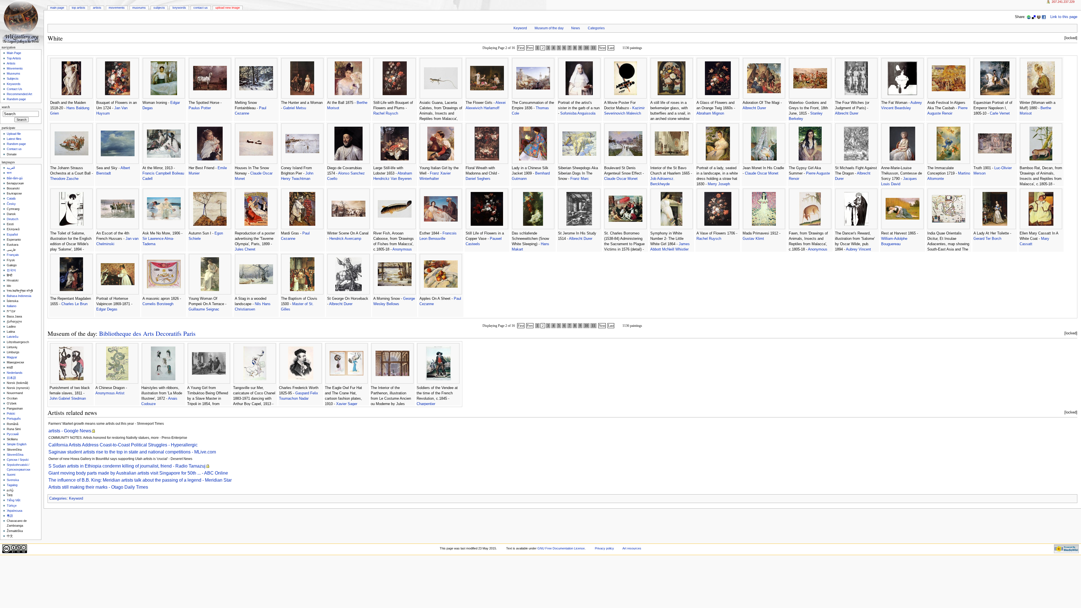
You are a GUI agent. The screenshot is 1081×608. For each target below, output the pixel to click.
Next (602, 48)
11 (593, 48)
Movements (117, 7)
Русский (13, 434)
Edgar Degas (106, 309)
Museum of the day (549, 28)
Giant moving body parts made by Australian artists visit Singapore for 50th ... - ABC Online (138, 473)
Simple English (16, 444)
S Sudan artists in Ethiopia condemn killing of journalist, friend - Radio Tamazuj (127, 466)
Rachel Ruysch (385, 113)
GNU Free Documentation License (561, 548)
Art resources (631, 548)
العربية (11, 167)
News (575, 28)
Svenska (13, 480)
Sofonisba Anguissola (577, 113)
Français (13, 254)
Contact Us (200, 7)
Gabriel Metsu (294, 108)
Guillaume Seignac (204, 309)
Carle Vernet (1000, 113)
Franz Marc (579, 179)
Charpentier (426, 404)
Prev (530, 48)
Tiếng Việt (13, 500)
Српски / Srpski (17, 459)
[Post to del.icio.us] (1034, 17)
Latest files (14, 138)
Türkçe (12, 505)
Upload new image (227, 7)
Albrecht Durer (754, 108)
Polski (11, 413)
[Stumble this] (1029, 17)
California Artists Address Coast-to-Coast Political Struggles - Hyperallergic (123, 444)
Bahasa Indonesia (19, 296)
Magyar (12, 357)
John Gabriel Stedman (68, 399)
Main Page (57, 7)
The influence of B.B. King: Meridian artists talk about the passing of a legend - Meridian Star (140, 480)
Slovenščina (15, 454)
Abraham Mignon (710, 113)
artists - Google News (69, 430)
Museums (139, 7)
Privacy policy (604, 548)
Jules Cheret (245, 249)
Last (611, 48)
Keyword (520, 28)
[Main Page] (22, 22)
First (521, 48)
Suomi (11, 474)
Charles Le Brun (74, 304)
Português (14, 418)
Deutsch (12, 219)
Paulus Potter (200, 108)
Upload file (14, 133)
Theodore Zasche (64, 179)
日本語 (11, 377)
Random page (16, 99)
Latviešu (12, 336)
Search (6, 107)
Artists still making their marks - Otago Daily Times (98, 487)
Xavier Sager (346, 404)
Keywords (179, 7)
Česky (11, 203)
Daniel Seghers (478, 179)
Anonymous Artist (109, 393)
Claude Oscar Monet (621, 179)
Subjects (159, 7)
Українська (14, 510)
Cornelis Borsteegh (157, 304)
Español (12, 234)
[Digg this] (1039, 17)
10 (586, 48)
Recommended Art (19, 94)
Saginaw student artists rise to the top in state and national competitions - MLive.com (132, 452)
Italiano (11, 306)
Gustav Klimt (753, 239)
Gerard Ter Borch (987, 239)
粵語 (10, 515)
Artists (97, 7)
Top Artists (78, 7)
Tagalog (12, 485)
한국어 (11, 270)
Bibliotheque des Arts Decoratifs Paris (147, 333)
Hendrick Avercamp (345, 239)
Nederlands (15, 372)
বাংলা (9, 173)
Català (11, 198)
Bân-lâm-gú (15, 178)
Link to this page (1063, 17)
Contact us (14, 149)
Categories (596, 28)
